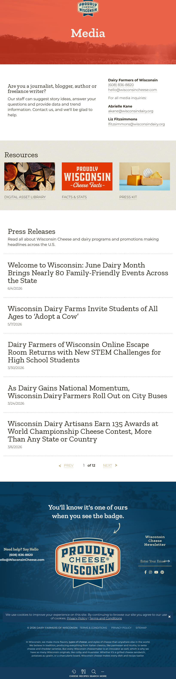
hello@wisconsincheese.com (132, 90)
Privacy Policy (77, 618)
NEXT (107, 466)
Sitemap (141, 627)
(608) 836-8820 (121, 85)
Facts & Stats (74, 197)
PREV (68, 466)
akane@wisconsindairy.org (130, 111)
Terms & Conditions (93, 627)
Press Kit (128, 197)
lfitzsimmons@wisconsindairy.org (136, 124)
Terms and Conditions (105, 618)
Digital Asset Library (25, 197)
